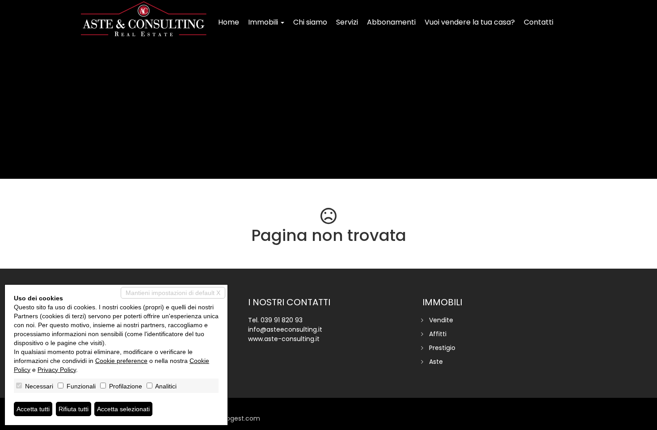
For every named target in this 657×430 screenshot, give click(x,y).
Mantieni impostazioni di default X (173, 292)
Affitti (437, 333)
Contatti (538, 22)
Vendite (441, 320)
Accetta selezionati (123, 409)
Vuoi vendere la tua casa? (470, 22)
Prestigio (442, 347)
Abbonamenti (391, 22)
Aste (436, 361)
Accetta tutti (33, 409)
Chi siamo (310, 22)
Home (228, 22)
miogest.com (239, 418)
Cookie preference (121, 360)
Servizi (347, 22)
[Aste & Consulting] (144, 19)
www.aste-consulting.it (284, 338)
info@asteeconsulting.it (285, 329)
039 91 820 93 (282, 320)
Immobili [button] (264, 22)
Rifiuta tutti (73, 409)
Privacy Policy (57, 369)
